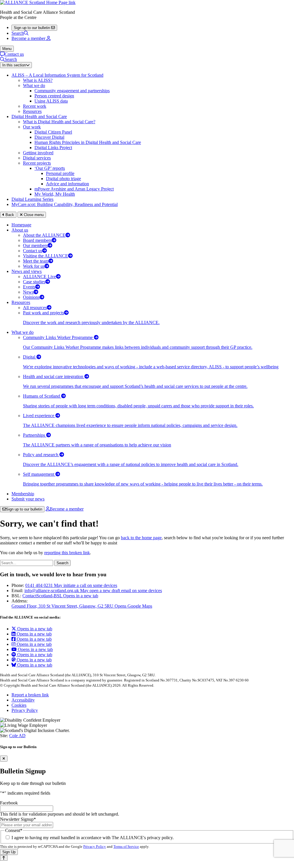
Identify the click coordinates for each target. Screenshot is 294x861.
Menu (6, 49)
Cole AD (17, 735)
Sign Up (9, 852)
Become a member (67, 508)
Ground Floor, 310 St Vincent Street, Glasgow (81, 606)
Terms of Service (126, 846)
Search (17, 33)
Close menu (33, 215)
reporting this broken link (67, 552)
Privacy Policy (24, 710)
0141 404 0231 (71, 585)
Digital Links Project (53, 147)
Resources (32, 111)
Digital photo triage (63, 178)
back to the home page (141, 537)
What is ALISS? (38, 80)
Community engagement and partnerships (72, 90)
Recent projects (37, 163)
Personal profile (60, 173)
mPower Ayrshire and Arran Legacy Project (74, 188)
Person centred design (54, 95)
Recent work (34, 106)
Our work (32, 126)
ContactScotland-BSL (60, 595)
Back (9, 215)
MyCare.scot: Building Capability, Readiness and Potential (64, 204)
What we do (34, 85)
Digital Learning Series (32, 199)
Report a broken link (30, 694)
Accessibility (23, 700)
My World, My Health (54, 194)
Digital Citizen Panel (53, 132)
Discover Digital (49, 137)
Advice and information (67, 183)
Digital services (37, 157)
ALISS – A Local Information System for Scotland (57, 75)
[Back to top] (3, 858)
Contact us (14, 54)
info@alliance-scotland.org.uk (93, 590)
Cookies (18, 705)
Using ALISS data (51, 101)
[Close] (3, 759)
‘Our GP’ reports (49, 168)
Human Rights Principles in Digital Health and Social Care (87, 142)
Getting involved (38, 152)
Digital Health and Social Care (39, 116)
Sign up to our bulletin (24, 509)
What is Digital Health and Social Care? (59, 121)
